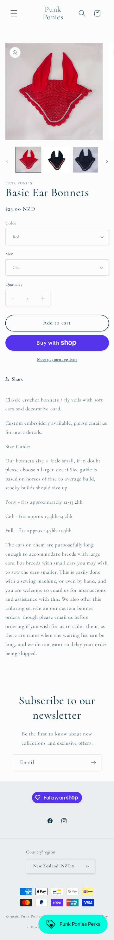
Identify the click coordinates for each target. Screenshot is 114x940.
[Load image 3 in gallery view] (85, 160)
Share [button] (17, 379)
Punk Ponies (31, 916)
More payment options (57, 359)
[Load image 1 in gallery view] (28, 160)
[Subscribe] (93, 762)
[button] (14, 13)
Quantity (14, 284)
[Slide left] (7, 161)
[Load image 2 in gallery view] (57, 160)
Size (9, 253)
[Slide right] (107, 161)
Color (10, 223)
